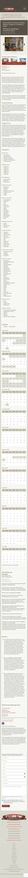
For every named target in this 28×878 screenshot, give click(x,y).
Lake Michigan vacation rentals (14, 837)
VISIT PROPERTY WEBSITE (7, 720)
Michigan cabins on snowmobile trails (14, 840)
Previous (4, 44)
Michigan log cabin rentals (14, 828)
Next (23, 44)
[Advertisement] (14, 3)
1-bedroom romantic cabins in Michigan (14, 826)
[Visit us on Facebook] (3, 723)
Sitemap (14, 861)
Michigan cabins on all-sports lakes (14, 822)
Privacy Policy (14, 856)
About (14, 845)
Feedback (14, 859)
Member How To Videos (14, 867)
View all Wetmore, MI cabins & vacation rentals (12, 15)
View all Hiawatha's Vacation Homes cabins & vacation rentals (13, 18)
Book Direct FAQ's (14, 865)
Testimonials (14, 848)
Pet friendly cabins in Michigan (14, 833)
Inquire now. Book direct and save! (14, 63)
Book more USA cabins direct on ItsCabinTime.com (14, 869)
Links (14, 850)
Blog (14, 843)
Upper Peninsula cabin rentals (14, 831)
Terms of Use (14, 858)
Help (14, 863)
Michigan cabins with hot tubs (14, 835)
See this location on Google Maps (8, 712)
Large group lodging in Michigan (14, 824)
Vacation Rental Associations (14, 871)
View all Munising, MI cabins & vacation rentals (12, 14)
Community (14, 852)
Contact (14, 847)
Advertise (14, 854)
